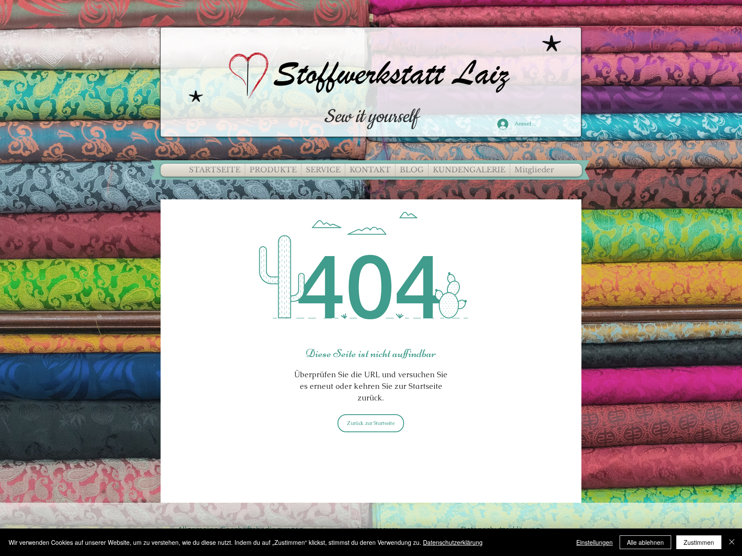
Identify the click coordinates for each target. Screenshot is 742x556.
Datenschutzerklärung (453, 542)
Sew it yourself (371, 116)
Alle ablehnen (645, 542)
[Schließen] (732, 542)
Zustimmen (699, 542)
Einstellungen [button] (594, 542)
